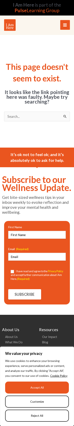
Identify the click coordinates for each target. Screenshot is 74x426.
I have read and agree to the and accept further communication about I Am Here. (37, 275)
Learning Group (37, 10)
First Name (15, 227)
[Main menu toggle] (65, 25)
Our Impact (49, 337)
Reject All (37, 415)
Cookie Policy (58, 375)
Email (18, 249)
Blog (45, 342)
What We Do (14, 342)
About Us (11, 337)
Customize (37, 401)
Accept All (37, 387)
